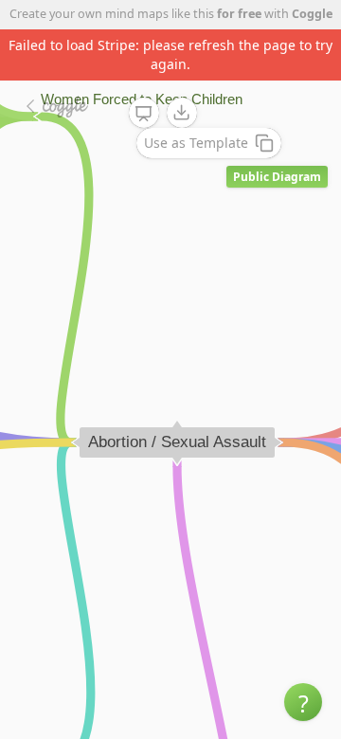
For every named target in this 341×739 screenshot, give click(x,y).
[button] (303, 702)
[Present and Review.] (144, 114)
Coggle (312, 14)
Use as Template (196, 143)
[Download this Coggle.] (182, 113)
